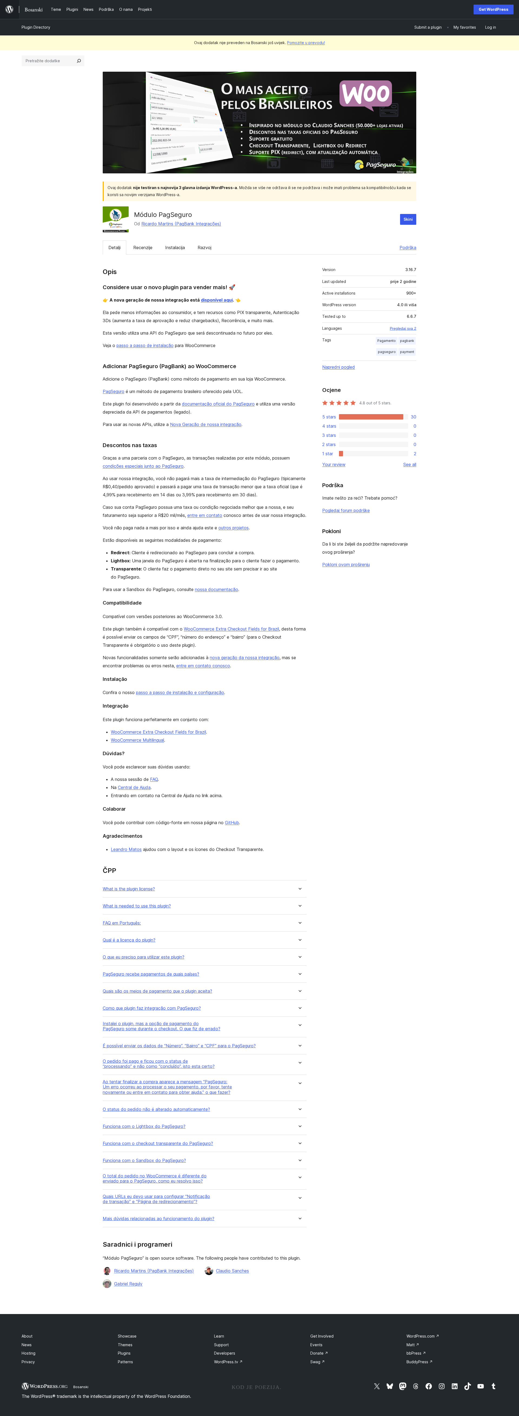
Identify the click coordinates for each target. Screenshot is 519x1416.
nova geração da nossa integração (245, 657)
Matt (413, 1344)
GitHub (232, 822)
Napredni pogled (338, 367)
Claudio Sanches (232, 1270)
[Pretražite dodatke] (79, 60)
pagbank (407, 341)
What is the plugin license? (129, 889)
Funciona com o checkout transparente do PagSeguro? (158, 1143)
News (27, 1344)
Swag (317, 1361)
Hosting (28, 1353)
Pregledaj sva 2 (403, 328)
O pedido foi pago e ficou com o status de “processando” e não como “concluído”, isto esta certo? (159, 1064)
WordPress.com (423, 1336)
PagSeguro (113, 391)
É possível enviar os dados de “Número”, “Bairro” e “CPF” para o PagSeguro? (179, 1045)
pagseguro (387, 352)
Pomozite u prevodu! (306, 42)
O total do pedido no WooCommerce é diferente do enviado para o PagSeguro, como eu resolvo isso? (155, 1178)
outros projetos (233, 527)
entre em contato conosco (203, 665)
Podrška (408, 247)
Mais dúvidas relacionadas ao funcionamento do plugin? (158, 1218)
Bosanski (80, 1387)
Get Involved (322, 1336)
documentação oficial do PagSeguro (218, 404)
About (27, 1336)
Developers (224, 1353)
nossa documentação (216, 589)
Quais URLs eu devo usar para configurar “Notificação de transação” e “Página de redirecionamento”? (156, 1199)
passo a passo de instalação (145, 345)
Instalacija (175, 247)
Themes (125, 1344)
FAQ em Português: (122, 923)
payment (407, 352)
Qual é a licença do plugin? (129, 940)
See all (409, 464)
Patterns (125, 1361)
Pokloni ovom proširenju (346, 564)
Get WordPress (493, 9)
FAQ (154, 779)
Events (316, 1344)
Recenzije (142, 247)
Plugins (124, 1353)
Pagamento (386, 341)
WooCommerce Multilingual (137, 740)
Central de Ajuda (134, 787)
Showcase (127, 1336)
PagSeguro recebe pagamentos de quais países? (151, 974)
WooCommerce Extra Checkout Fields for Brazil (231, 629)
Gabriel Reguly (128, 1283)
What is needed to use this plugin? (137, 906)
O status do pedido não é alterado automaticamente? (156, 1109)
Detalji (114, 247)
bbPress (416, 1353)
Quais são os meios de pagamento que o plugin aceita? (157, 991)
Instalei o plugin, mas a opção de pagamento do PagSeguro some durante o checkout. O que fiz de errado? (161, 1026)
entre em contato (204, 515)
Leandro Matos (126, 849)
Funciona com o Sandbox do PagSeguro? (144, 1160)
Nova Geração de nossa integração (205, 424)
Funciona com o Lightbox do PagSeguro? (144, 1126)
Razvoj (204, 247)
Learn (219, 1336)
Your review (333, 464)
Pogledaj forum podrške (346, 510)
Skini (408, 219)
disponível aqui (217, 300)
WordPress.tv (228, 1361)
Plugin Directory (36, 27)
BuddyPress (420, 1361)
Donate (319, 1353)
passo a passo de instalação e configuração (180, 692)
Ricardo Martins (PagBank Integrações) (181, 223)
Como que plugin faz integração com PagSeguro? (152, 1008)
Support (221, 1344)
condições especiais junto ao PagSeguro (143, 466)
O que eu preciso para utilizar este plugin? (143, 957)
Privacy (28, 1361)
